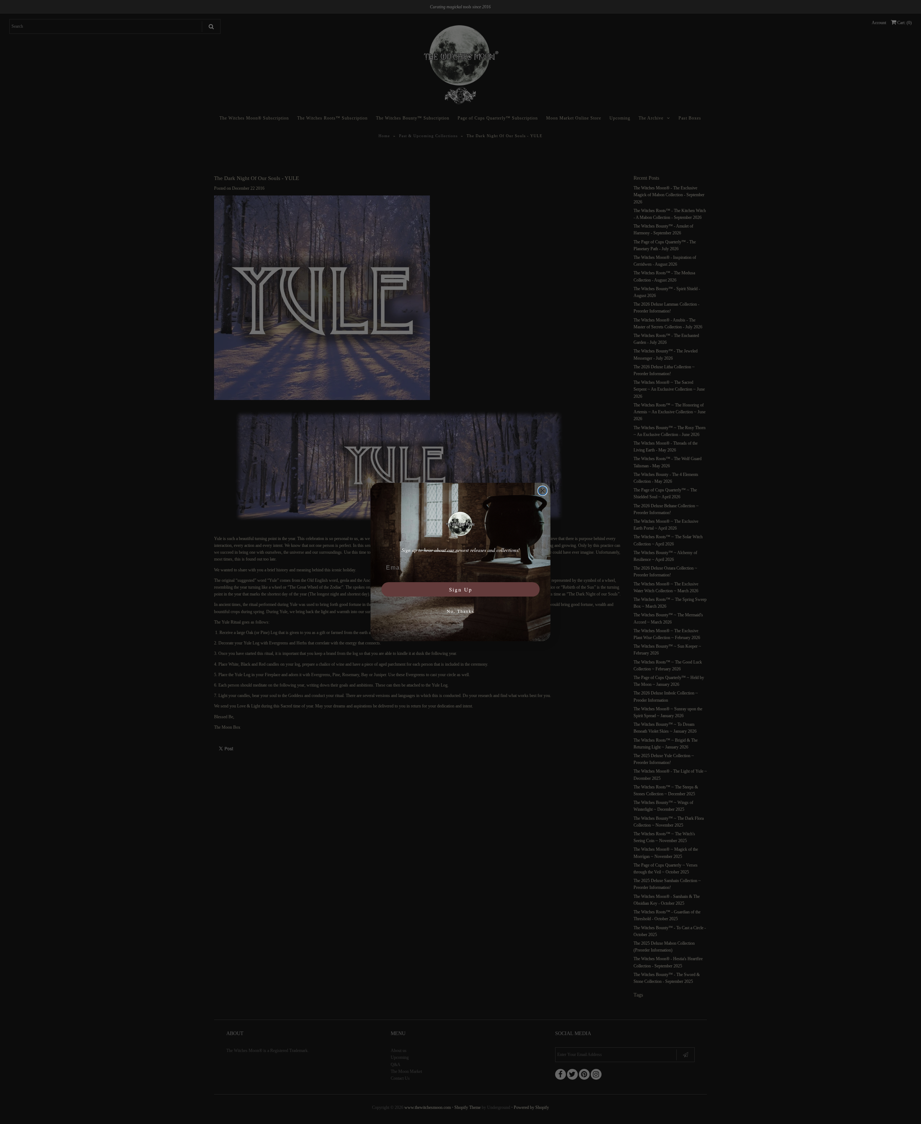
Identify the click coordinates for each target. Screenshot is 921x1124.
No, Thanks (460, 611)
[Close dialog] (542, 490)
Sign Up (460, 589)
